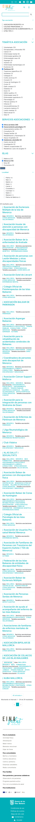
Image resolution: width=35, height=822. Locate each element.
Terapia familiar (17, 388)
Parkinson (6, 313)
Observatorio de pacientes (12, 778)
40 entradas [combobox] (18, 695)
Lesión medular (23, 270)
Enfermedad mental (10, 282)
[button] (17, 20)
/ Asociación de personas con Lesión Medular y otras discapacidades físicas (17, 258)
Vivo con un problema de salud (13, 784)
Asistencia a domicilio (11, 266)
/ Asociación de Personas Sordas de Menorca (15, 595)
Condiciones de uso (17, 808)
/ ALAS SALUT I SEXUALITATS (10, 454)
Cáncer (5, 395)
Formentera (7, 461)
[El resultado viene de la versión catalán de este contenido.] (3, 308)
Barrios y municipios (10, 756)
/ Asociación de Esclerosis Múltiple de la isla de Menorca (15, 210)
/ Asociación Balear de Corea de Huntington (17, 494)
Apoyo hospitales (23, 392)
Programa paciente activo (11, 781)
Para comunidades (9, 753)
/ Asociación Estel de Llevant (17, 274)
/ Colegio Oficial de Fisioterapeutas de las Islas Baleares (16, 289)
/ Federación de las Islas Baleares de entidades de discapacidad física (15, 563)
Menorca (10, 216)
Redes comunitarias (9, 767)
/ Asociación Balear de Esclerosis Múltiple (13, 579)
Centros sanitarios (9, 762)
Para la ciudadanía (9, 735)
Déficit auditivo (8, 602)
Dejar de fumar (8, 749)
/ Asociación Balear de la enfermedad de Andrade (15, 241)
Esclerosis (6, 589)
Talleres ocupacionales (20, 485)
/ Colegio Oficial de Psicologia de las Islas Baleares (13, 517)
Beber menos (7, 743)
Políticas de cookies (17, 811)
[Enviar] (31, 14)
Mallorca (10, 246)
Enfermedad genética (22, 508)
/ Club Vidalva (9, 442)
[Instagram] (27, 2)
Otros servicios (8, 218)
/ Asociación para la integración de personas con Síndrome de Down (17, 402)
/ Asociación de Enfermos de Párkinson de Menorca (17, 418)
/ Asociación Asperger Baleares (13, 319)
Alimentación (7, 741)
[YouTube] (31, 2)
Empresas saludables (10, 764)
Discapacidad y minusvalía (12, 372)
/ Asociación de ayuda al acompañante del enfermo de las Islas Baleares (17, 609)
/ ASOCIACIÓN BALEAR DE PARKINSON (15, 303)
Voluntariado (8, 219)
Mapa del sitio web (17, 814)
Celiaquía (21, 673)
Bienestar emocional (10, 746)
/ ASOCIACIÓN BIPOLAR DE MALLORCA (16, 644)
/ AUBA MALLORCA (12, 678)
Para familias (7, 772)
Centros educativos (9, 759)
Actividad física (8, 738)
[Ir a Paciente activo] (9, 8)
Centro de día (7, 483)
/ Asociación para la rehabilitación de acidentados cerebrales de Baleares (16, 340)
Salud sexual (22, 468)
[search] (24, 7)
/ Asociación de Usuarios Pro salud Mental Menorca (17, 531)
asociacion (8, 662)
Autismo (14, 332)
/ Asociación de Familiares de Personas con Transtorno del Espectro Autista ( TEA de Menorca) (17, 546)
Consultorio (7, 268)
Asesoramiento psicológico (13, 326)
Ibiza (26, 459)
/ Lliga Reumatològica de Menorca (15, 431)
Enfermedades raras (19, 251)
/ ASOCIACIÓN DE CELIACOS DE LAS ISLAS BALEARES (17, 656)
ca (16, 2)
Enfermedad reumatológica (13, 438)
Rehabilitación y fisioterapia (13, 350)
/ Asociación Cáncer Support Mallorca (17, 378)
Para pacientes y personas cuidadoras (16, 775)
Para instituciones (9, 788)
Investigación (7, 248)
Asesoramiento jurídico (12, 368)
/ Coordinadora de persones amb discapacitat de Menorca (16, 360)
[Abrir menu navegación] (29, 7)
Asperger (6, 332)
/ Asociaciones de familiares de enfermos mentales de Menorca (16, 628)
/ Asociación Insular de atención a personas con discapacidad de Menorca (15, 227)
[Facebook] (24, 2)
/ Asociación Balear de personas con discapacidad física (16, 475)
